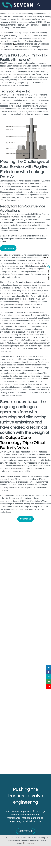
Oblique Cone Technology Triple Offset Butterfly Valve (23, 442)
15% (15, 44)
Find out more (29, 843)
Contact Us (25, 831)
